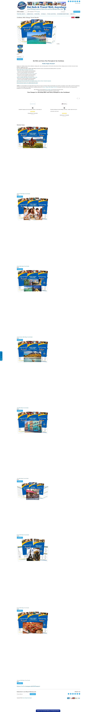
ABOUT (72, 14)
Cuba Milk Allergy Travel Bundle (22, 478)
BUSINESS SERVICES (62, 14)
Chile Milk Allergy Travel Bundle (22, 407)
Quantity (18, 56)
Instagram (75, 1)
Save (73, 17)
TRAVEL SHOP (21, 14)
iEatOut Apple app (48, 89)
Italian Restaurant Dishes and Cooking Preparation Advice (27, 83)
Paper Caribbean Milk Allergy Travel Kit (50, 87)
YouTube (73, 1)
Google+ (79, 1)
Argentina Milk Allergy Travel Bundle (23, 193)
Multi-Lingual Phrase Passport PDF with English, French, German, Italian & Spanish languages (34, 80)
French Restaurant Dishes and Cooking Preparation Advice (27, 82)
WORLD (43, 14)
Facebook (70, 1)
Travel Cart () (77, 11)
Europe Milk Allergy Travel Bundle (23, 534)
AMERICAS (30, 14)
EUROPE (37, 14)
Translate (38, 11)
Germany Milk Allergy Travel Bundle (23, 680)
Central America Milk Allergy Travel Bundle (24, 337)
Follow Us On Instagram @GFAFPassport (28, 686)
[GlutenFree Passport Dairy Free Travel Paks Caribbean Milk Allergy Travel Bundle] (20, 48)
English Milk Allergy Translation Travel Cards (25, 69)
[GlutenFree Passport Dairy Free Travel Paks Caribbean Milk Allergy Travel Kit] (20, 52)
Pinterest (77, 1)
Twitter (68, 1)
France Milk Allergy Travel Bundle (23, 607)
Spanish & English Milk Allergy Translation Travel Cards (27, 77)
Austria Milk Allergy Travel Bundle (23, 266)
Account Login (77, 3)
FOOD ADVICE (51, 14)
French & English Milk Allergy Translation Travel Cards (27, 73)
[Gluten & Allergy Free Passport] (44, 10)
